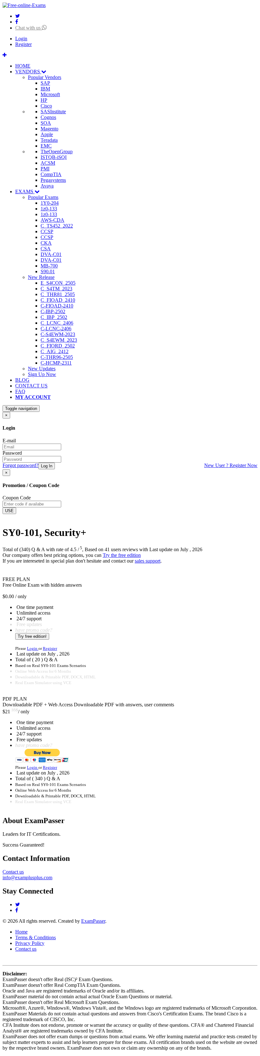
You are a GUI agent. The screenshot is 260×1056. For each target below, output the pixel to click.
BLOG (22, 380)
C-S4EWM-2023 (58, 334)
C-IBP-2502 (53, 311)
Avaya (47, 185)
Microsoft (50, 94)
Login (21, 38)
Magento (49, 128)
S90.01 (48, 271)
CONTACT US (31, 385)
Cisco (46, 106)
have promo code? (33, 630)
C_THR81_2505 (58, 294)
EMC (46, 145)
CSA (46, 248)
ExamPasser (93, 921)
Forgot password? (20, 465)
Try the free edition (122, 555)
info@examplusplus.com (27, 877)
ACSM (48, 163)
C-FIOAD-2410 (57, 305)
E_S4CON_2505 (58, 283)
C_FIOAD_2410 (58, 300)
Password (12, 453)
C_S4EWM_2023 (59, 340)
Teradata (49, 140)
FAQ (20, 391)
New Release (41, 277)
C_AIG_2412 (54, 351)
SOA (46, 123)
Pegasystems (53, 180)
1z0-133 (49, 208)
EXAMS (25, 191)
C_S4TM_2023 (56, 288)
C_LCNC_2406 (57, 323)
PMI (45, 168)
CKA (46, 243)
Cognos (48, 117)
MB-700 (49, 265)
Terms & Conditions (35, 937)
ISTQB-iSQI (54, 157)
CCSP (47, 231)
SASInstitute (53, 111)
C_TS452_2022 (57, 225)
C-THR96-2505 (57, 357)
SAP (45, 83)
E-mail (9, 440)
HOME (22, 66)
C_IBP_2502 (54, 317)
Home (21, 931)
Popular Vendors (44, 77)
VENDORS (28, 71)
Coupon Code (17, 497)
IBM (45, 88)
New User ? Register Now (230, 465)
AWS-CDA (52, 220)
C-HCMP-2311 (56, 363)
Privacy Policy (29, 943)
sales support (147, 561)
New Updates (41, 368)
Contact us (13, 871)
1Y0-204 (50, 203)
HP (44, 100)
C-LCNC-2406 (56, 328)
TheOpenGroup (57, 151)
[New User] (5, 55)
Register (23, 44)
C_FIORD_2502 (58, 345)
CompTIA (51, 174)
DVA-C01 (51, 254)
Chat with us (28, 27)
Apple (47, 134)
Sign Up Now (42, 374)
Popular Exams (43, 197)
